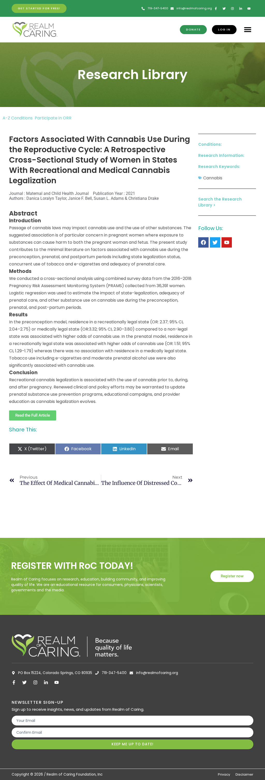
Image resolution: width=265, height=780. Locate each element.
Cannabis (212, 178)
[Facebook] (203, 242)
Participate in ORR (53, 118)
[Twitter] (215, 242)
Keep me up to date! (132, 744)
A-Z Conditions (18, 118)
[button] (247, 29)
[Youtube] (227, 242)
